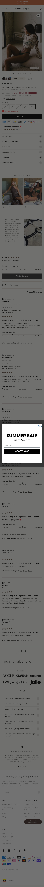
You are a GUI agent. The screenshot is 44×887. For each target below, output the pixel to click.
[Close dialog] (39, 426)
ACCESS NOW (22, 451)
